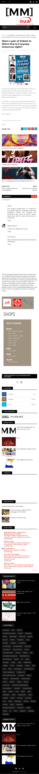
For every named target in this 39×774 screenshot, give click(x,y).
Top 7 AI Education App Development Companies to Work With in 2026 (17, 543)
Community (6, 646)
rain (29, 691)
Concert (27, 646)
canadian (20, 639)
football (5, 662)
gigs (19, 662)
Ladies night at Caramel (10, 164)
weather (22, 711)
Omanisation (7, 688)
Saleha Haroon (12, 226)
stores (5, 704)
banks (20, 633)
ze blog (5, 714)
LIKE (34, 394)
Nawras (12, 681)
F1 (22, 659)
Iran (4, 669)
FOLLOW (33, 399)
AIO (13, 630)
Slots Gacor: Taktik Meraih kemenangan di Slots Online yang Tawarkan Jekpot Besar (18, 565)
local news (17, 669)
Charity (5, 643)
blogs (5, 636)
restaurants (21, 694)
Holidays (19, 665)
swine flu (19, 704)
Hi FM (12, 665)
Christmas (22, 643)
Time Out (20, 707)
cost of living (17, 649)
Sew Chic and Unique (11, 554)
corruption (6, 649)
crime (26, 649)
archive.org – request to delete (15, 550)
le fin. (18, 438)
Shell (10, 701)
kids (10, 669)
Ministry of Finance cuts (18, 517)
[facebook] (30, 2)
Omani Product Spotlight (20, 685)
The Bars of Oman (8, 707)
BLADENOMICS (9, 548)
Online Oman (27, 688)
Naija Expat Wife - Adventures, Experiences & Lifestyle (15, 533)
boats (30, 636)
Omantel (17, 688)
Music (5, 681)
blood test (13, 636)
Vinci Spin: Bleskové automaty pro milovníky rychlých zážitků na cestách (17, 536)
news (19, 681)
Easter (25, 652)
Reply (9, 220)
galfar (13, 662)
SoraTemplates (23, 771)
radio (23, 691)
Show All (35, 570)
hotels (27, 665)
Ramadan (6, 694)
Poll (17, 691)
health (5, 665)
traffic (28, 707)
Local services (28, 669)
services (28, 698)
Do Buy (18, 652)
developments (7, 652)
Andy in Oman (9, 563)
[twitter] (33, 2)
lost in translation (8, 672)
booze (5, 639)
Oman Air (6, 685)
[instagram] (36, 2)
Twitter (9, 404)
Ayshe (9, 206)
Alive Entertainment (26, 103)
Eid (31, 652)
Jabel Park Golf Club (23, 602)
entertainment (20, 35)
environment (7, 659)
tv (10, 711)
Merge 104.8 (21, 672)
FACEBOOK (10, 394)
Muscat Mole (26, 678)
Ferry (27, 659)
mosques (21, 675)
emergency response (10, 656)
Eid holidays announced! (25, 460)
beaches (28, 633)
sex (4, 701)
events (28, 35)
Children (13, 643)
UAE (15, 711)
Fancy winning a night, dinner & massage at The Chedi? (20, 511)
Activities (6, 630)
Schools (19, 698)
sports (33, 701)
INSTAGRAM (10, 399)
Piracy (11, 691)
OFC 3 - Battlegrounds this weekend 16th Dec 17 (18, 181)
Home (4, 35)
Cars (27, 639)
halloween (27, 662)
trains (5, 711)
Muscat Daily (15, 678)
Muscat (5, 678)
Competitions (11, 35)
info (33, 665)
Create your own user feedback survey (12, 120)
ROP (30, 694)
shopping (18, 701)
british (12, 639)
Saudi (12, 698)
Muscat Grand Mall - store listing (12, 506)
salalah (5, 698)
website (31, 711)
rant (13, 694)
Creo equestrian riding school (26, 449)
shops (26, 701)
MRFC (29, 675)
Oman (26, 681)
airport (19, 630)
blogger (34, 196)
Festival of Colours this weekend (12, 148)
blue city (22, 636)
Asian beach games (9, 633)
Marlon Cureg (9, 541)
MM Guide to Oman (9, 675)
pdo (4, 691)
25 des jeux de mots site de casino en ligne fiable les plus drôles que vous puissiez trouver (17, 557)
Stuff (11, 704)
